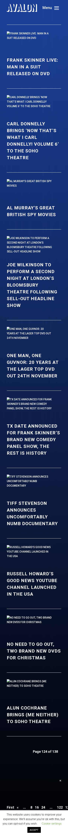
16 (37, 807)
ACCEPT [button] (34, 829)
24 (43, 807)
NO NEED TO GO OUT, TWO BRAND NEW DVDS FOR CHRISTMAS (34, 651)
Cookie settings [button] (52, 823)
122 (60, 807)
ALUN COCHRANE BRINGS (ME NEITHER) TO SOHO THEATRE (33, 714)
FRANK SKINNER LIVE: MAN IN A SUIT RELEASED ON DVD (32, 67)
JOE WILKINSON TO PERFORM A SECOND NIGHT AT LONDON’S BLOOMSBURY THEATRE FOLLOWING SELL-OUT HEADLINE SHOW (32, 285)
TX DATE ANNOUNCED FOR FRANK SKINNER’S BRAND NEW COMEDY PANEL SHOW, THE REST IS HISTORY (33, 439)
